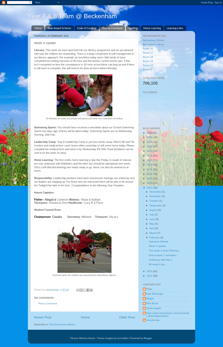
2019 (150, 164)
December (155, 191)
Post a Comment (48, 303)
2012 (150, 276)
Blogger (148, 338)
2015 (150, 183)
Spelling (132, 28)
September (155, 205)
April (152, 228)
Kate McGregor (154, 294)
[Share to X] (84, 290)
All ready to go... (158, 264)
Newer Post (42, 317)
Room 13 (148, 65)
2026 (150, 132)
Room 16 (148, 48)
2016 (150, 178)
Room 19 (148, 61)
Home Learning (152, 28)
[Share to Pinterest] (91, 290)
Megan (150, 298)
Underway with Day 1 (160, 260)
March (153, 233)
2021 (150, 155)
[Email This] (78, 290)
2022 (150, 151)
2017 (150, 174)
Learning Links (175, 28)
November (155, 196)
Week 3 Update (157, 246)
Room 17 (148, 53)
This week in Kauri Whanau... (165, 250)
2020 (150, 160)
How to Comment (112, 28)
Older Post (127, 317)
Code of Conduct (86, 28)
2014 (150, 187)
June (152, 219)
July (152, 214)
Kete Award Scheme (59, 28)
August (153, 210)
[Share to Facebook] (88, 290)
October (154, 201)
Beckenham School (153, 40)
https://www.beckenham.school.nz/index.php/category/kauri (167, 314)
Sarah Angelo (153, 308)
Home (38, 28)
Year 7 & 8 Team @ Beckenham (72, 16)
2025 (150, 137)
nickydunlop (152, 320)
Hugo (149, 289)
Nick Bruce (152, 303)
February (154, 237)
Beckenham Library (153, 44)
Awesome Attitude (158, 241)
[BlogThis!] (81, 290)
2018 (150, 169)
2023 (150, 146)
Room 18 (148, 57)
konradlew (122, 338)
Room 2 (147, 69)
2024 (150, 142)
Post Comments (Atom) (62, 324)
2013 (150, 271)
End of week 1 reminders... (163, 255)
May (152, 224)
